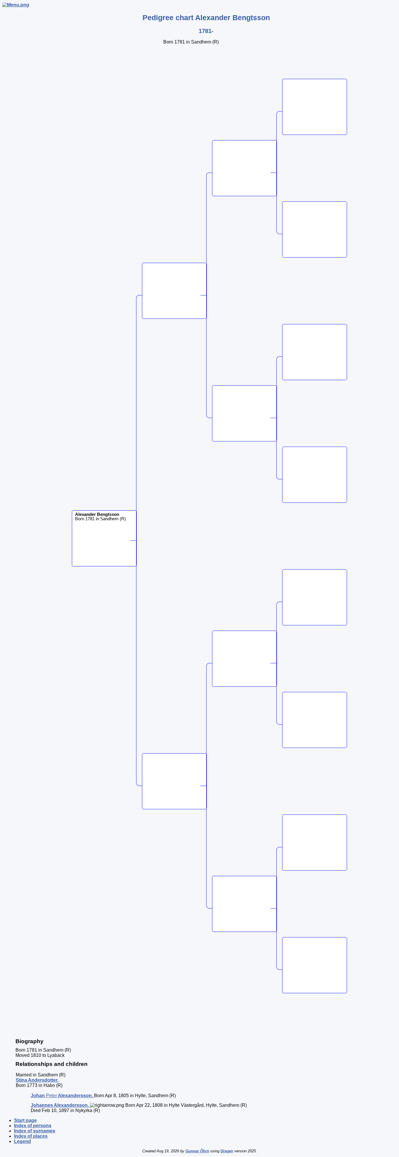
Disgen (227, 1151)
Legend (22, 1141)
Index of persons (32, 1125)
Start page (25, 1120)
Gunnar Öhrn (197, 1151)
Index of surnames (34, 1130)
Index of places (31, 1136)
